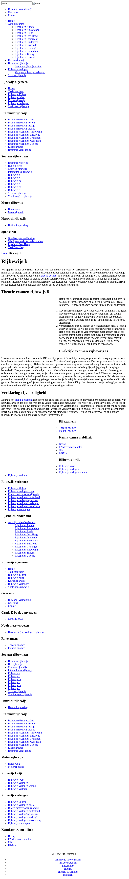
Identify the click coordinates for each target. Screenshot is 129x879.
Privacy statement (68, 862)
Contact (12, 15)
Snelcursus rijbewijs (18, 106)
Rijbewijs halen (16, 97)
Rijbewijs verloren (18, 475)
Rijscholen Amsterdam (27, 29)
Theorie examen (67, 427)
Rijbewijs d (14, 190)
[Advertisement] (29, 323)
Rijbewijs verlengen (18, 103)
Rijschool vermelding (19, 599)
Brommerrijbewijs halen (21, 119)
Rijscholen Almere (24, 26)
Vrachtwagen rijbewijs (20, 196)
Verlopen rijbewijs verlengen (30, 72)
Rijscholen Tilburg (24, 54)
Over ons (13, 12)
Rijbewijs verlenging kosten (23, 500)
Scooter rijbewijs (17, 75)
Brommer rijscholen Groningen (24, 137)
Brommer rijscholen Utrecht (23, 143)
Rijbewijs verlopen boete (21, 491)
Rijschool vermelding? (20, 9)
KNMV (63, 453)
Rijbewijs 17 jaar (17, 94)
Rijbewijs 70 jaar (17, 488)
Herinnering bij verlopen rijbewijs (26, 632)
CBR (61, 450)
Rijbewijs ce (14, 187)
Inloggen (68, 874)
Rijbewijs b (14, 177)
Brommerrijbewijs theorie (21, 128)
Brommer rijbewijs (18, 63)
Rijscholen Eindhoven (26, 42)
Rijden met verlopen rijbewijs (23, 494)
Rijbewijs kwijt (67, 466)
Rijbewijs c (14, 183)
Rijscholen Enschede (26, 45)
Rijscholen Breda (24, 32)
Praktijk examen (67, 430)
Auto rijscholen (16, 23)
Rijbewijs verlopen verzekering (24, 506)
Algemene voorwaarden (68, 859)
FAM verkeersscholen (70, 447)
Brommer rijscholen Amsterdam (25, 131)
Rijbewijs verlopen (18, 69)
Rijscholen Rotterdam (26, 51)
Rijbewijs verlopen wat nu (73, 472)
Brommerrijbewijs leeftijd (21, 125)
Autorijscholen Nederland (21, 522)
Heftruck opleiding (18, 225)
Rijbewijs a (14, 174)
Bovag (62, 444)
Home (11, 20)
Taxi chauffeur (16, 91)
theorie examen (49, 275)
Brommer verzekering (19, 149)
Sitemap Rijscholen (68, 871)
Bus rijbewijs (15, 165)
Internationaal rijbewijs (20, 171)
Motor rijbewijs (16, 212)
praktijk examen (23, 399)
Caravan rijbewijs (17, 168)
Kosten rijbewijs (16, 60)
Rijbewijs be (14, 180)
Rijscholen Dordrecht (26, 39)
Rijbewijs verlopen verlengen (23, 503)
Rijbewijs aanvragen (19, 509)
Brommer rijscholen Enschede (24, 134)
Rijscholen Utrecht (25, 57)
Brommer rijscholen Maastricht (24, 140)
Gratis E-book (15, 618)
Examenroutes (15, 146)
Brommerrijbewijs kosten (28, 66)
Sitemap (68, 868)
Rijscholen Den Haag (26, 35)
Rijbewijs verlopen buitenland (24, 497)
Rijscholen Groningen (26, 48)
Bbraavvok (14, 209)
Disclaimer (68, 865)
